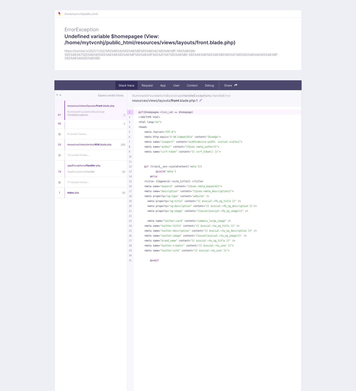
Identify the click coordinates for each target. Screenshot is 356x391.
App (163, 85)
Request (147, 85)
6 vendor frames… (77, 133)
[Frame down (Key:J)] (60, 95)
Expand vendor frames (111, 95)
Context (192, 85)
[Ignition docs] (61, 14)
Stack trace (126, 85)
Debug (209, 85)
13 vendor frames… (78, 154)
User (176, 85)
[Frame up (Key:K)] (57, 95)
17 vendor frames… (78, 182)
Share (228, 85)
